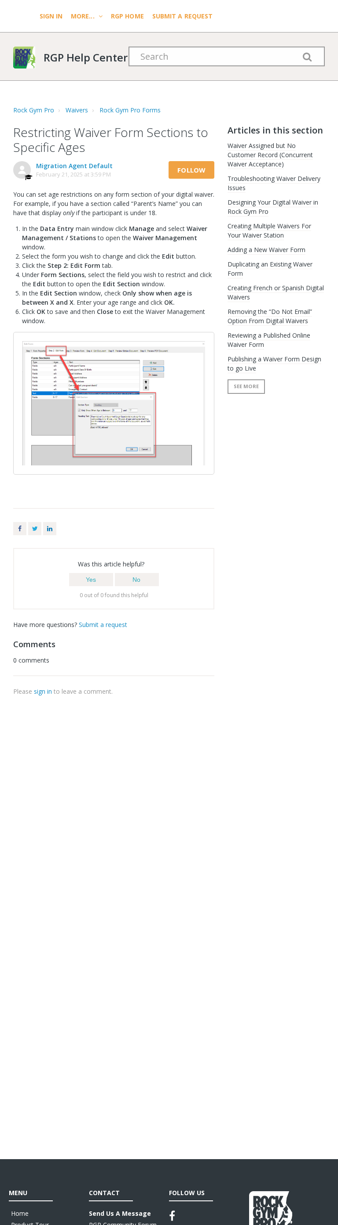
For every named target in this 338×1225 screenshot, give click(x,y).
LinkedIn (49, 528)
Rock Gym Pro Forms (130, 110)
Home (20, 1213)
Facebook (19, 528)
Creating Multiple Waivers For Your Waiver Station (269, 230)
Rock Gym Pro (33, 110)
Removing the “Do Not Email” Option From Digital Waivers (270, 316)
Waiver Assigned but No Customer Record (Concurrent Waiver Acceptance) (270, 154)
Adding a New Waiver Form (266, 249)
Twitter (34, 528)
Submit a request (182, 16)
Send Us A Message (120, 1213)
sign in (43, 691)
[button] (91, 579)
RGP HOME (127, 16)
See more (246, 386)
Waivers (77, 110)
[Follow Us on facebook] (172, 1215)
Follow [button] (191, 170)
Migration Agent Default (74, 166)
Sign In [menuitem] (52, 16)
